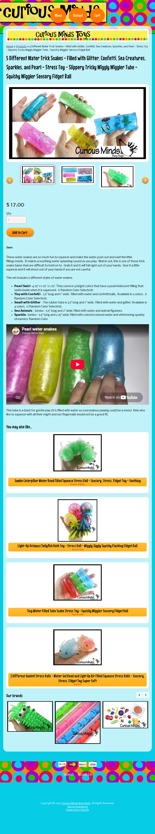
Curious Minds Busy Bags (76, 803)
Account (78, 15)
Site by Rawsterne (77, 807)
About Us (85, 775)
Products (21, 46)
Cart (97, 15)
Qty (8, 213)
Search (68, 775)
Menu (58, 15)
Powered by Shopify (77, 810)
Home (9, 46)
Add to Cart (19, 232)
